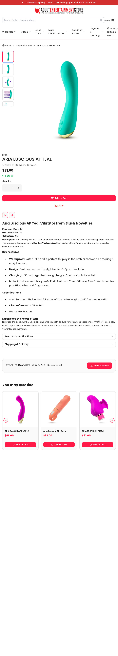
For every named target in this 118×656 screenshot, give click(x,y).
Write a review (101, 365)
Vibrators (7, 32)
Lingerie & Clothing (95, 32)
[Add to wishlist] (5, 215)
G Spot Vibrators (24, 45)
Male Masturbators (56, 31)
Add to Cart (61, 198)
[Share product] (12, 215)
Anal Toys (38, 31)
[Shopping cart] (113, 20)
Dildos (24, 32)
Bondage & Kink (77, 31)
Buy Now (59, 205)
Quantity (6, 181)
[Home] (59, 10)
